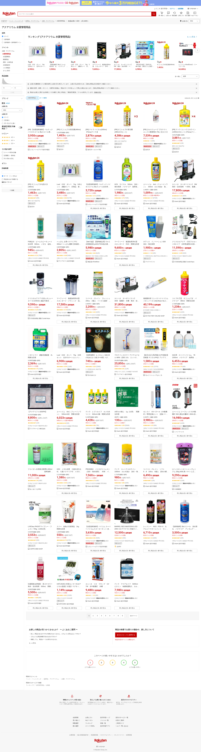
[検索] (154, 14)
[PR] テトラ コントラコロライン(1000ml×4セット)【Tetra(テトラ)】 (184, 132)
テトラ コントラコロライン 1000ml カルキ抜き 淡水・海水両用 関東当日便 (126, 471)
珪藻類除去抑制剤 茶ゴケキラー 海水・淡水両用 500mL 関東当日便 (41, 586)
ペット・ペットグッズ (16, 21)
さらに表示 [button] (6, 70)
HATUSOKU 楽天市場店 (66, 604)
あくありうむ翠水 (35, 489)
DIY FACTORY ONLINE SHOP (154, 316)
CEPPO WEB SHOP (36, 549)
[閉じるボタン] (196, 84)
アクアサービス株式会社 (37, 428)
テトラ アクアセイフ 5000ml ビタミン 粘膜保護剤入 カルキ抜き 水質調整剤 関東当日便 (126, 586)
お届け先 (4, 106)
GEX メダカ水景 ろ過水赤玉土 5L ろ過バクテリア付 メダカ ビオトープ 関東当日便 (70, 471)
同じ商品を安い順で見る (98, 208)
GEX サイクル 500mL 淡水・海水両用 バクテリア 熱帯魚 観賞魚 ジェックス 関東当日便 (126, 186)
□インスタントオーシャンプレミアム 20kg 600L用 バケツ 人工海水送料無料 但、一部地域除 (184, 471)
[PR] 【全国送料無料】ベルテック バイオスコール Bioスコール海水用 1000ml (40, 132)
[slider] (2, 84)
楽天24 (61, 149)
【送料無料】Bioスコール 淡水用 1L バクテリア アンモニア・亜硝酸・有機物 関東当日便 (185, 529)
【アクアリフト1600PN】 (37, 412)
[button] (193, 9)
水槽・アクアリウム (48, 21)
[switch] (20, 127)
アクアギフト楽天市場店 (66, 261)
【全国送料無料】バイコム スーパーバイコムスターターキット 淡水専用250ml (98, 529)
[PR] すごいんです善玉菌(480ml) (69, 129)
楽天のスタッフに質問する (126, 635)
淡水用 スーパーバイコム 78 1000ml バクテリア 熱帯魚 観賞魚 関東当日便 (184, 357)
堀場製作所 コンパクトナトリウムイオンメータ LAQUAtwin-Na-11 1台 (155, 300)
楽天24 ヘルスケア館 (94, 149)
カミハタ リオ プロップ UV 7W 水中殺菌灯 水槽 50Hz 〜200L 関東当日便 (98, 586)
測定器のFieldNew (93, 262)
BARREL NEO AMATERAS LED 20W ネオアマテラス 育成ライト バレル (126, 529)
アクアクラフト (150, 262)
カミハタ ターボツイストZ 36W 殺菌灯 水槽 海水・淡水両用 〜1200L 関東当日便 (126, 300)
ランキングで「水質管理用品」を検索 (38, 685)
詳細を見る (97, 92)
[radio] (2, 36)
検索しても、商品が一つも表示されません (44, 639)
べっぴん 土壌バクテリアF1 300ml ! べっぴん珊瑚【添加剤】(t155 (69, 244)
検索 (12, 92)
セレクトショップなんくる (153, 375)
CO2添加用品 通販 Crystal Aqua (184, 262)
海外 (8, 103)
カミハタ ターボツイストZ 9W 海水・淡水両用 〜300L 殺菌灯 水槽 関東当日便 (185, 186)
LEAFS (119, 546)
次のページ (133, 616)
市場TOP (4, 21)
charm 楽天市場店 (64, 203)
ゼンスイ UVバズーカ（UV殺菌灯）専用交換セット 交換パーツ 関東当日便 (156, 414)
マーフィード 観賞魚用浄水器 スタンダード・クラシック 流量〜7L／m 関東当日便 (69, 300)
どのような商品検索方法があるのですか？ (44, 636)
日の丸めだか (92, 375)
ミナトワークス (179, 432)
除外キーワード (7, 182)
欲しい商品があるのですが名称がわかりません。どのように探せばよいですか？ (56, 634)
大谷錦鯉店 (177, 489)
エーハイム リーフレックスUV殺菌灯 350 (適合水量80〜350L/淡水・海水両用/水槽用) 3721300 (184, 414)
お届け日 (4, 114)
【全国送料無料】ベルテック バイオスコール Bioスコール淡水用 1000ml (98, 186)
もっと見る (32, 643)
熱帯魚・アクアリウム (32, 21)
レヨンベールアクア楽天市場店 (40, 149)
